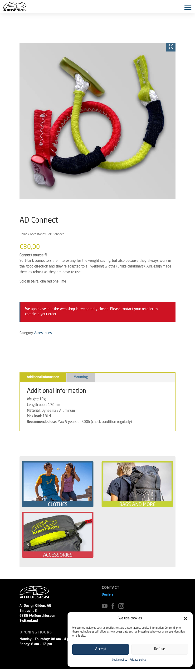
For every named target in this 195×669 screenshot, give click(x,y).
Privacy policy (138, 660)
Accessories (38, 234)
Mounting (81, 377)
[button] (185, 618)
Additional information (43, 377)
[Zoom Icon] (171, 47)
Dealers (107, 594)
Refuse (159, 649)
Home (23, 234)
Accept (100, 649)
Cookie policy (119, 660)
